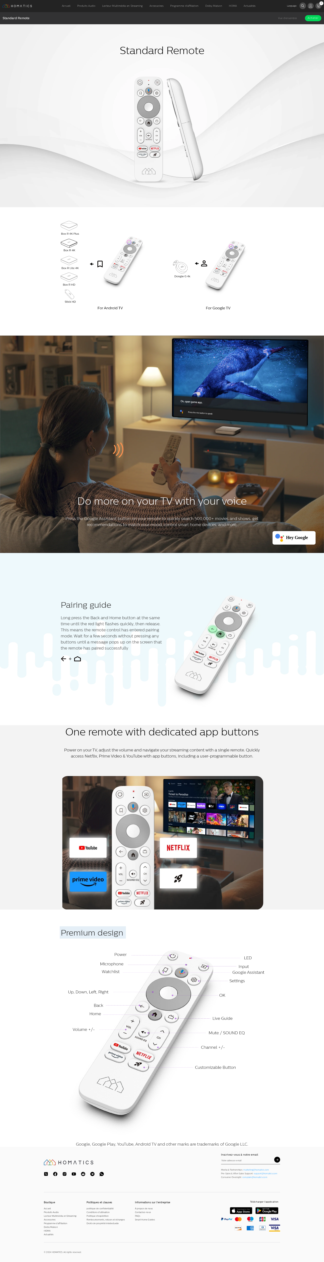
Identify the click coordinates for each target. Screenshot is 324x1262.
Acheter (313, 18)
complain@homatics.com (254, 1177)
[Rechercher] (303, 6)
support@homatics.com (265, 1173)
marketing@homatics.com (256, 1170)
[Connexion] (311, 6)
